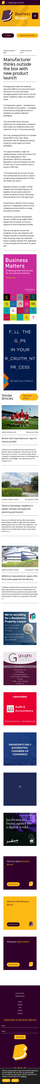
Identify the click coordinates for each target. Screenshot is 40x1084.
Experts (20, 1013)
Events (20, 1010)
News (20, 1002)
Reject (15, 1080)
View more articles (27, 35)
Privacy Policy (20, 993)
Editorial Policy (20, 996)
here (32, 1073)
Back (8, 35)
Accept (6, 1080)
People (20, 1005)
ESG (20, 1007)
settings (23, 1076)
